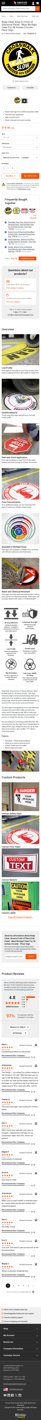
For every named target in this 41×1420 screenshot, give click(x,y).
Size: (4, 134)
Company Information (13, 1348)
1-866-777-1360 (19, 312)
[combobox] (20, 8)
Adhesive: (6, 143)
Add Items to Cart (27, 258)
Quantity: (5, 164)
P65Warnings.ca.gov (24, 189)
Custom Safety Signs (12, 813)
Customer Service (11, 1355)
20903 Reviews (13, 1007)
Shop (5, 1329)
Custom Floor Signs (11, 847)
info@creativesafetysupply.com (20, 315)
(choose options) (20, 229)
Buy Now (9, 176)
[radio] (29, 997)
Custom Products (13, 777)
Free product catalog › (15, 288)
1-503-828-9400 (19, 1379)
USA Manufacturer (16, 1389)
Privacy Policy (9, 1403)
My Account (8, 1335)
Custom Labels (9, 913)
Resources (8, 1342)
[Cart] (38, 3)
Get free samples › (13, 302)
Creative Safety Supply (23, 1407)
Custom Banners (9, 880)
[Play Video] (24, 101)
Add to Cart (32, 176)
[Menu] (3, 3)
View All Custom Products (20, 917)
